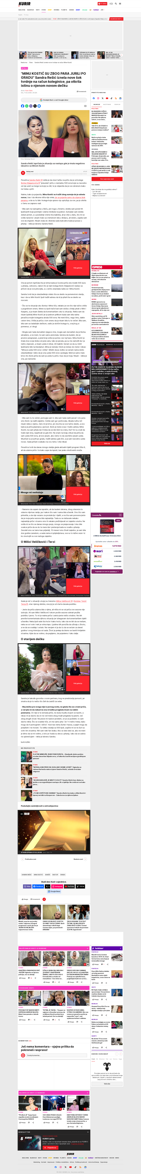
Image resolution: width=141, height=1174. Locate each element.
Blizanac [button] (102, 1059)
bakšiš (47, 874)
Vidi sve (107, 443)
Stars (31, 62)
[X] (102, 98)
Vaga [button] (120, 1059)
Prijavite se (52, 1148)
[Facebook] (94, 98)
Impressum (51, 1162)
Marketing (37, 1162)
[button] (81, 91)
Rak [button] (107, 1059)
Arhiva (72, 1162)
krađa (62, 874)
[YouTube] (107, 98)
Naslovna (24, 62)
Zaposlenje (103, 1162)
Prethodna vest (30, 859)
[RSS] (116, 98)
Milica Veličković (63, 601)
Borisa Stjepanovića (29, 183)
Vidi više (107, 1084)
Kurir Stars (29, 90)
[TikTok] (111, 98)
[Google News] (120, 98)
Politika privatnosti (81, 1162)
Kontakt (43, 1162)
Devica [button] (115, 1059)
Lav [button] (111, 1059)
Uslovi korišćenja (93, 1162)
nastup (55, 874)
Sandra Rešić (34, 180)
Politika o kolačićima (62, 1162)
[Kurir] (24, 3)
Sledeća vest (78, 859)
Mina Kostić (38, 874)
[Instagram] (98, 98)
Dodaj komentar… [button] (34, 1055)
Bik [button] (97, 1059)
